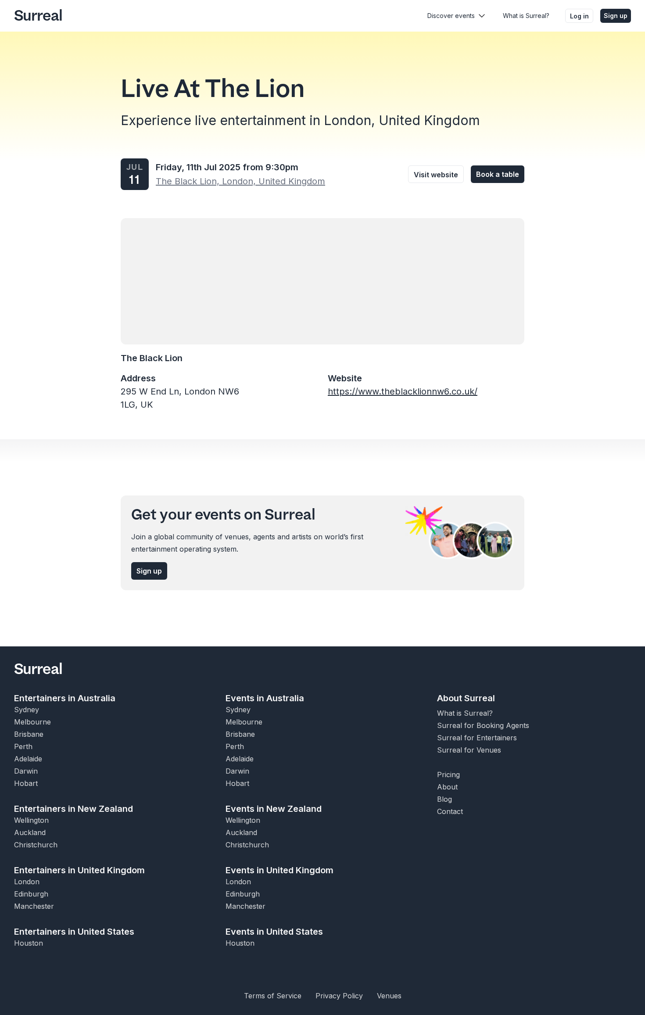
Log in (579, 16)
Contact (450, 811)
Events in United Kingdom (279, 870)
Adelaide (28, 758)
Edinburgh (31, 893)
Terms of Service (272, 995)
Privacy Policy (339, 995)
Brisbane (28, 734)
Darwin (26, 771)
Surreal (38, 16)
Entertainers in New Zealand (73, 808)
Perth (23, 746)
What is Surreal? (526, 15)
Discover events (451, 15)
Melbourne (32, 721)
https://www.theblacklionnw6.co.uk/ (402, 391)
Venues (389, 995)
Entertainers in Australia (64, 698)
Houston (28, 943)
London (26, 881)
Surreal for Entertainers (477, 737)
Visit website (436, 174)
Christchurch (35, 844)
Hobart (26, 783)
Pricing (448, 774)
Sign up (615, 15)
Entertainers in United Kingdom (79, 870)
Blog (444, 799)
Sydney (26, 709)
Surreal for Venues (469, 750)
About (447, 786)
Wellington (31, 820)
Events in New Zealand (274, 808)
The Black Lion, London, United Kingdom (240, 181)
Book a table (497, 174)
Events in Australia (265, 698)
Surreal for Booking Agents (483, 725)
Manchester (34, 906)
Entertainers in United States (74, 931)
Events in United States (274, 931)
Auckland (30, 832)
